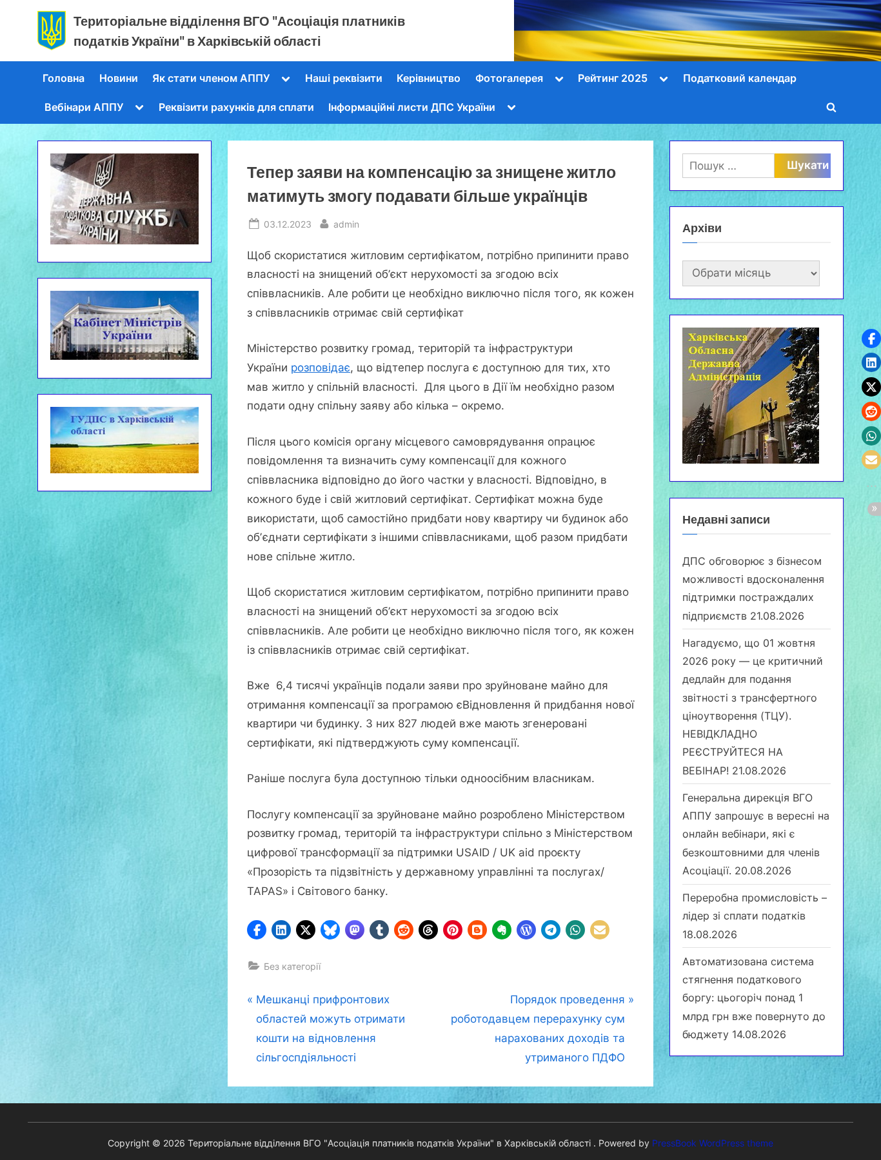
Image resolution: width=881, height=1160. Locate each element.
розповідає (320, 367)
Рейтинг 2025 (613, 78)
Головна (63, 78)
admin (346, 224)
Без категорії (292, 966)
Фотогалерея (509, 78)
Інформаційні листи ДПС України (411, 107)
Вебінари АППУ (84, 107)
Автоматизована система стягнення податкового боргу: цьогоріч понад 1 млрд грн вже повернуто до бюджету (754, 998)
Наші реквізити (343, 78)
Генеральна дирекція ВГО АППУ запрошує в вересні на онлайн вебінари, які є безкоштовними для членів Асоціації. (755, 834)
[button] (256, 929)
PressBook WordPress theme (712, 1143)
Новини (118, 78)
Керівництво (428, 78)
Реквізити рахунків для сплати (236, 107)
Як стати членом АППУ (211, 78)
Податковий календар (740, 78)
